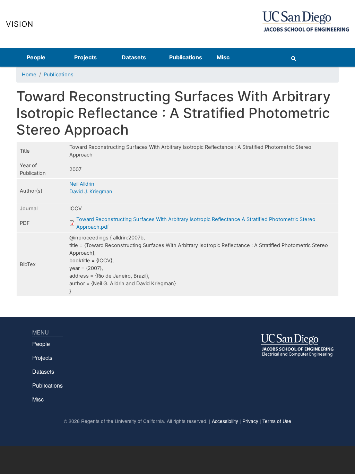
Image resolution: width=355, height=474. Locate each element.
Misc (223, 57)
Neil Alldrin (81, 184)
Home (29, 74)
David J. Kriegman (90, 191)
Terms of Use (276, 420)
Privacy (250, 420)
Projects (85, 57)
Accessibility (225, 420)
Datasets (134, 57)
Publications (185, 57)
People (36, 57)
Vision (19, 23)
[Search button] (293, 57)
